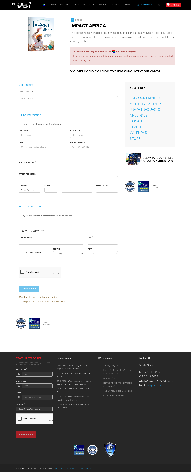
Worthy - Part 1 (110, 378)
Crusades (64, 5)
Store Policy (69, 468)
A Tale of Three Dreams (114, 395)
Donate (175, 5)
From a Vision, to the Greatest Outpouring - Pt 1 (117, 372)
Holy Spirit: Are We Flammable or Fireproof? (117, 384)
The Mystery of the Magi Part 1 (117, 390)
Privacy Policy (58, 468)
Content (102, 5)
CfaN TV (137, 127)
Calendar (138, 133)
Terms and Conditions (84, 468)
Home (53, 5)
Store (91, 5)
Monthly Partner (145, 104)
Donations (77, 5)
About (128, 5)
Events (115, 5)
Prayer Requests (145, 109)
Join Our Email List (146, 98)
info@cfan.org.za (156, 385)
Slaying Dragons (111, 365)
